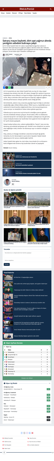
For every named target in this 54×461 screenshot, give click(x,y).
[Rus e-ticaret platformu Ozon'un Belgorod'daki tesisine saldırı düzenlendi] (39, 199)
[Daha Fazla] (12, 87)
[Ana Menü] (3, 9)
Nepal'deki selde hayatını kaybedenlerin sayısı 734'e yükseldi (14, 207)
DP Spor (20, 13)
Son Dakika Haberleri (34, 445)
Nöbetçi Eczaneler (8, 438)
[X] (24, 433)
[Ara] (50, 9)
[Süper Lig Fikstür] (49, 383)
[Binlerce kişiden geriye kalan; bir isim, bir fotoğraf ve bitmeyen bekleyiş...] (15, 235)
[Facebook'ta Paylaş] (4, 87)
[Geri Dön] (4, 452)
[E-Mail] (13, 184)
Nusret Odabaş (15, 181)
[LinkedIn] (30, 433)
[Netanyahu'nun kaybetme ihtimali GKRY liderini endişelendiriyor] (39, 217)
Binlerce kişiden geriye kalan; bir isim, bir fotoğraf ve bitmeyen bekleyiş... (15, 243)
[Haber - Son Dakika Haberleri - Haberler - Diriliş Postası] (27, 9)
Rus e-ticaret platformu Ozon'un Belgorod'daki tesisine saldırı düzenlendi (38, 207)
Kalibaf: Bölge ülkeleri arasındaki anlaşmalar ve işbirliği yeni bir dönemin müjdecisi (14, 225)
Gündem (8, 13)
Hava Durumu (33, 438)
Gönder (7, 264)
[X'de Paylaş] (6, 87)
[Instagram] (27, 433)
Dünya (2, 13)
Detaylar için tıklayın (27, 378)
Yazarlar (35, 13)
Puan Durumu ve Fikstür (35, 441)
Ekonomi (14, 13)
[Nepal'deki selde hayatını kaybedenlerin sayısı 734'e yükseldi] (15, 199)
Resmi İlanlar (27, 13)
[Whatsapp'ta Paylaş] (9, 87)
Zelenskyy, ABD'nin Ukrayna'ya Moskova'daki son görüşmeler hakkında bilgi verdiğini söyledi (39, 243)
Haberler (5, 38)
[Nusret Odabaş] (7, 182)
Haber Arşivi (7, 448)
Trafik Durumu (7, 441)
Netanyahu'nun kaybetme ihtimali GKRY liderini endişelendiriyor (38, 225)
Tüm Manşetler (7, 445)
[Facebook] (22, 433)
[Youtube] (32, 433)
